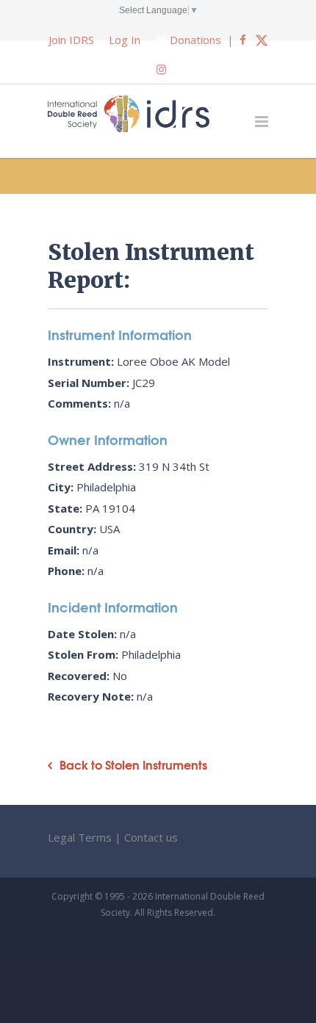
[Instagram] (161, 69)
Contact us (151, 837)
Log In (124, 39)
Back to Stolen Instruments (133, 765)
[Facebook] (243, 39)
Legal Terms (80, 837)
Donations (195, 39)
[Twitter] (261, 39)
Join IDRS (71, 39)
